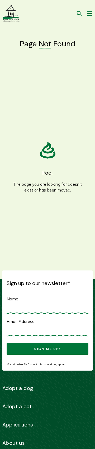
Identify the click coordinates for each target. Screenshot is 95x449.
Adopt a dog (17, 388)
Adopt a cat (17, 406)
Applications (17, 424)
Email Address (20, 321)
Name (12, 298)
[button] (89, 13)
